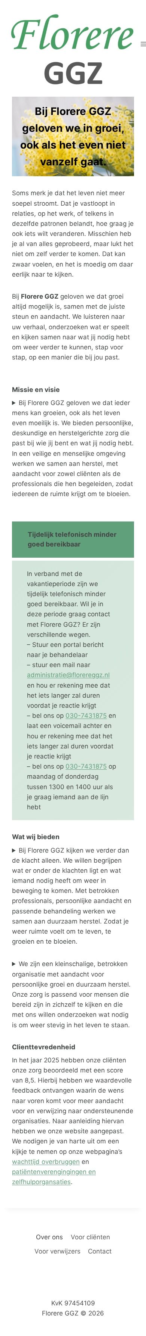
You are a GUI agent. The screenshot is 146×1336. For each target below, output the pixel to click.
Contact (100, 1251)
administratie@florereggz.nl (68, 675)
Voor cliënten (90, 1237)
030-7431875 (86, 715)
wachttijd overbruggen (46, 1161)
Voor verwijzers (57, 1251)
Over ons (49, 1237)
